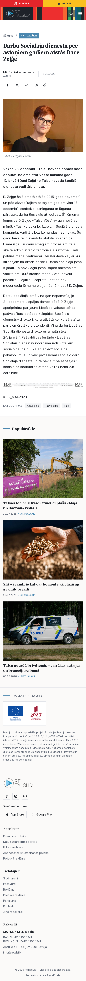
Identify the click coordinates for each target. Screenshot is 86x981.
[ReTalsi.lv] (18, 13)
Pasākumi (9, 884)
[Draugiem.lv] (36, 85)
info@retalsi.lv (12, 952)
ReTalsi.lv (30, 969)
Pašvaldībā (51, 405)
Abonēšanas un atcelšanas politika (26, 853)
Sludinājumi (10, 878)
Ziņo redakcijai (13, 911)
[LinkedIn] (26, 85)
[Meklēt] (71, 13)
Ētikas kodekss (13, 847)
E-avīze (23, 3)
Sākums (8, 35)
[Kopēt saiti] (45, 85)
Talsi (66, 405)
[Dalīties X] (17, 85)
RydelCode (53, 975)
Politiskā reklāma (14, 858)
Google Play (44, 814)
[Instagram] (15, 796)
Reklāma (8, 889)
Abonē (66, 3)
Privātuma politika (14, 836)
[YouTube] (25, 796)
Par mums (9, 900)
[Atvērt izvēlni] (80, 14)
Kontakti (8, 906)
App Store (17, 814)
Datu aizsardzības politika (20, 841)
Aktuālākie (29, 35)
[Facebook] (7, 85)
